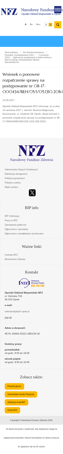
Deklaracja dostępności (16, 174)
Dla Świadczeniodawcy (33, 52)
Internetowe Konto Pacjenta (21, 394)
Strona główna (11, 52)
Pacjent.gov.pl (14, 386)
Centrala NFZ (11, 255)
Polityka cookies (13, 182)
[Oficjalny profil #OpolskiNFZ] (32, 192)
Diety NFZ (12, 410)
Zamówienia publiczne (15, 225)
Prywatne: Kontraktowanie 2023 (19, 55)
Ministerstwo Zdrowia (15, 259)
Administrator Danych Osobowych (21, 169)
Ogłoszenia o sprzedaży (16, 229)
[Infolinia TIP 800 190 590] (31, 283)
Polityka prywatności (15, 178)
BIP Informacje (12, 216)
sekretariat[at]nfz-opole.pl (17, 311)
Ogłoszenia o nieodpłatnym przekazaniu (24, 233)
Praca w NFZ (11, 220)
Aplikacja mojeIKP (16, 402)
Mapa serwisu (11, 187)
